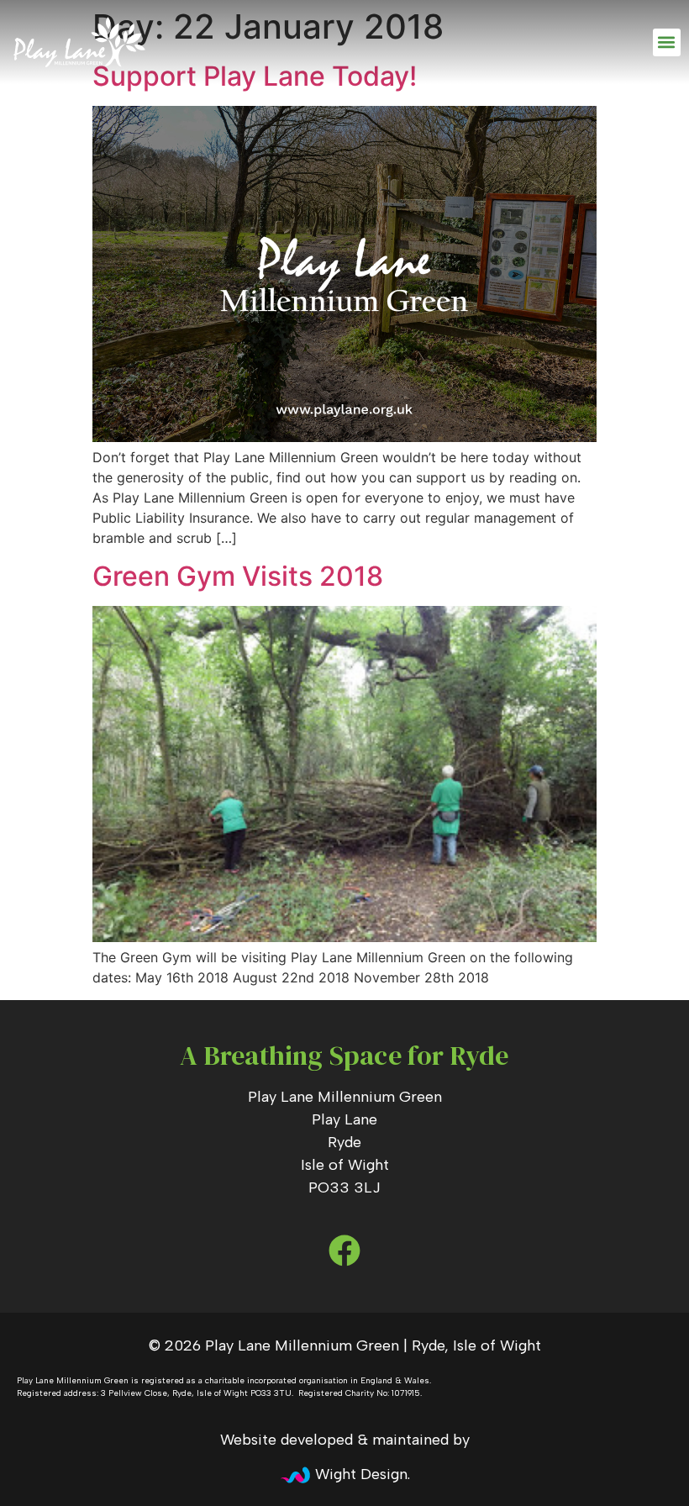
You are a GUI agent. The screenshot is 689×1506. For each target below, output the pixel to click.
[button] (667, 42)
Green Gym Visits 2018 (237, 576)
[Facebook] (344, 1250)
